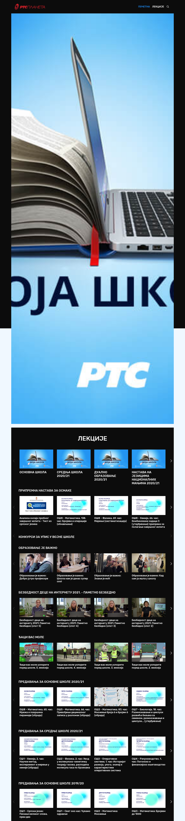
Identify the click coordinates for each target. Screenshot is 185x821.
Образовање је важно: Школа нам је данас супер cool (72, 578)
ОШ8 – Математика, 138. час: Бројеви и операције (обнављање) (72, 521)
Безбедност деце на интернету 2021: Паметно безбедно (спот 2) (147, 623)
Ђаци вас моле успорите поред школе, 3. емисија (109, 666)
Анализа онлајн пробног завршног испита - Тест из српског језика (36, 521)
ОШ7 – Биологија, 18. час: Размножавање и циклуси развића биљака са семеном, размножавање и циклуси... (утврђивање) (148, 715)
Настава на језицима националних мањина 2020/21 (145, 477)
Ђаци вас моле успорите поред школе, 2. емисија (146, 666)
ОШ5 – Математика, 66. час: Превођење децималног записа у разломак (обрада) (73, 712)
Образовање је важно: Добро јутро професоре (34, 577)
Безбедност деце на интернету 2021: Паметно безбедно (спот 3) (109, 623)
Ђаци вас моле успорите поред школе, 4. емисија (71, 666)
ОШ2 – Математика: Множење (106, 813)
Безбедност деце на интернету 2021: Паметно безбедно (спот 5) (35, 623)
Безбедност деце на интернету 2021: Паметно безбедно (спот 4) (72, 623)
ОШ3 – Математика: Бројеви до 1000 (148, 813)
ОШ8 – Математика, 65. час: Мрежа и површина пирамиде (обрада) (36, 712)
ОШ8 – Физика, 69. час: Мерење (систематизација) (110, 520)
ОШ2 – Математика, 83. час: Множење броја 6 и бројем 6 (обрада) (111, 712)
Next (171, 461)
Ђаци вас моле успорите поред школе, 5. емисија (34, 666)
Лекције (158, 6)
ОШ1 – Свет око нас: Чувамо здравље (73, 813)
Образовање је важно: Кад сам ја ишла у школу (148, 577)
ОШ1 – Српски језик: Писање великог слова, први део (34, 814)
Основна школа (33, 472)
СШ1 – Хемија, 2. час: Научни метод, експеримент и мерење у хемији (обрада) (34, 763)
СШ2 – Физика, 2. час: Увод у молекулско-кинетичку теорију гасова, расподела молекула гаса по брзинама (73, 763)
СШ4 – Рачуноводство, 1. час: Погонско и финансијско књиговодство (148, 761)
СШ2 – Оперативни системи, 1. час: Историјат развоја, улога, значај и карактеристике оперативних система (110, 764)
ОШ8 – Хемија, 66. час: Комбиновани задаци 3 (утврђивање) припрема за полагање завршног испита (148, 522)
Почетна (144, 6)
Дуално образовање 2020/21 (105, 475)
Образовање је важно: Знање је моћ (107, 577)
